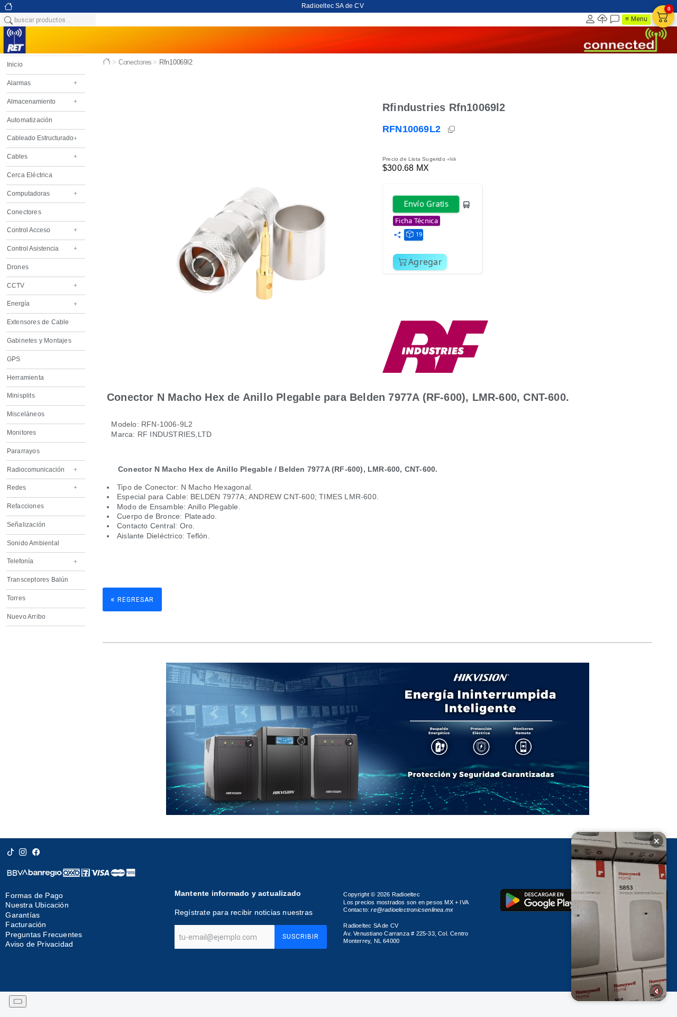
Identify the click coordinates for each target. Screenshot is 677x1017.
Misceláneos (25, 414)
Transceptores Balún (38, 579)
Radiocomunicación (42, 469)
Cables (42, 156)
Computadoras (42, 193)
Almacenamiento (42, 101)
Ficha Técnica (416, 220)
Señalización (26, 524)
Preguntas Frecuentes (43, 934)
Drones (18, 267)
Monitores (21, 432)
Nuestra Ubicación (36, 905)
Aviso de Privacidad (39, 944)
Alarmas (42, 83)
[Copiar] (452, 129)
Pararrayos (23, 451)
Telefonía (42, 561)
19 (419, 234)
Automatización (30, 120)
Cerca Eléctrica (29, 175)
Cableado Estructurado (42, 138)
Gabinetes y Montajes (39, 340)
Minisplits (21, 395)
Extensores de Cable (38, 322)
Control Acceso (42, 230)
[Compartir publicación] (397, 235)
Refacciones (25, 506)
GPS (14, 359)
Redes (42, 487)
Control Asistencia (42, 248)
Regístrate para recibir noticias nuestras (244, 912)
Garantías (22, 915)
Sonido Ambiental (33, 543)
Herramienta (25, 377)
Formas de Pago (34, 895)
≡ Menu (636, 19)
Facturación (25, 924)
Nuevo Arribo (26, 616)
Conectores (24, 212)
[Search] (8, 19)
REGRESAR (132, 599)
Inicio (15, 64)
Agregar (425, 262)
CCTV (42, 285)
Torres (16, 598)
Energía (42, 303)
